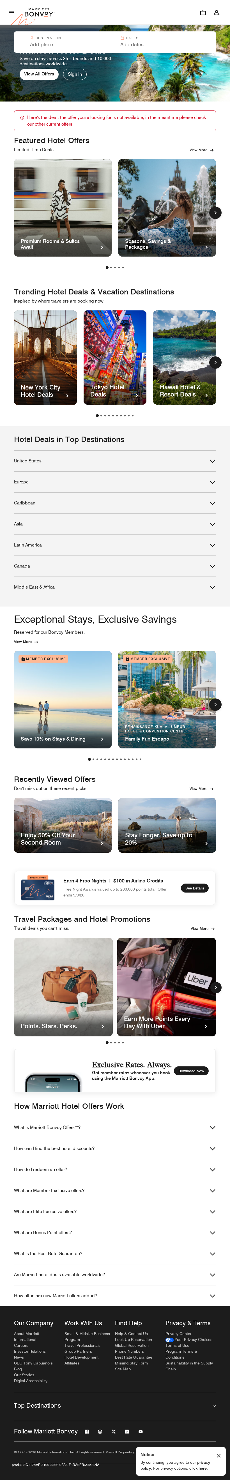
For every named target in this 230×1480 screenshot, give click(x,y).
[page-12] (133, 759)
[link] (188, 1340)
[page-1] (107, 267)
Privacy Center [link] (178, 1333)
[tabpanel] (115, 42)
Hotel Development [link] (81, 1357)
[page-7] (121, 415)
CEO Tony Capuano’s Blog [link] (33, 1366)
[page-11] (129, 759)
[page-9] (129, 415)
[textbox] (64, 44)
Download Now (191, 1071)
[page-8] (125, 415)
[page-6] (117, 415)
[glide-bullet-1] (111, 1042)
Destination (48, 38)
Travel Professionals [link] (82, 1345)
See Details (194, 888)
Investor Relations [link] (30, 1351)
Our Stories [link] (24, 1375)
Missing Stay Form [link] (131, 1363)
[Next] (216, 987)
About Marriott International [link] (26, 1336)
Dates (132, 38)
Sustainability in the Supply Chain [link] (189, 1366)
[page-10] (133, 415)
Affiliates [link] (72, 1363)
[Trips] (203, 12)
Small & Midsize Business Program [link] (87, 1336)
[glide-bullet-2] (115, 1042)
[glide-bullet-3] (119, 1042)
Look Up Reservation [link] (133, 1339)
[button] (64, 42)
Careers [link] (21, 1345)
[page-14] (140, 759)
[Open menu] (11, 12)
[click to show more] (215, 213)
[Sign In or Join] (216, 12)
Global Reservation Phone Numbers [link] (132, 1348)
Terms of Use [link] (177, 1345)
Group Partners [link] (78, 1351)
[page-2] (111, 267)
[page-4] (119, 267)
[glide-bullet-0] (107, 1042)
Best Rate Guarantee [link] (133, 1357)
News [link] (19, 1357)
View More (198, 149)
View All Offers (39, 74)
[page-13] (136, 759)
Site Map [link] (123, 1369)
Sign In (75, 74)
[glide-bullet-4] (123, 1042)
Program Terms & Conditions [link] (181, 1354)
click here (198, 1468)
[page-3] (115, 267)
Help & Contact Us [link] (131, 1333)
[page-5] (123, 267)
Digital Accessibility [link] (30, 1380)
